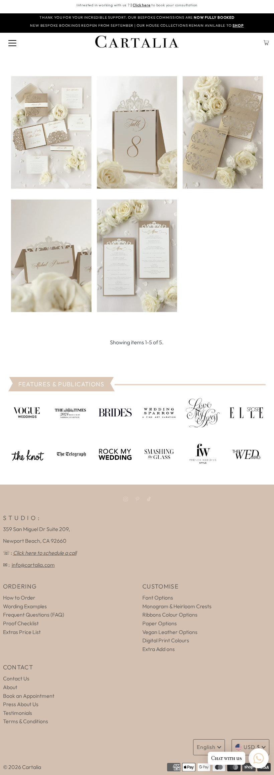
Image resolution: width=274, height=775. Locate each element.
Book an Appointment (28, 695)
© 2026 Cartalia (22, 767)
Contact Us (16, 678)
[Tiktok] (149, 499)
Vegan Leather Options (169, 632)
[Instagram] (125, 499)
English (206, 747)
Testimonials (17, 712)
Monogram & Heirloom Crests (177, 606)
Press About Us (20, 704)
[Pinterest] (137, 499)
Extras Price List (22, 632)
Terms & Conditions (25, 721)
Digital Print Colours (165, 640)
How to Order (19, 597)
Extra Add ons (158, 649)
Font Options (157, 597)
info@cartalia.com (33, 564)
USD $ (252, 747)
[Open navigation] (12, 42)
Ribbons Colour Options (169, 614)
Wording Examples (25, 606)
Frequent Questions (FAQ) (33, 614)
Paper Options (159, 623)
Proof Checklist (21, 623)
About (10, 687)
